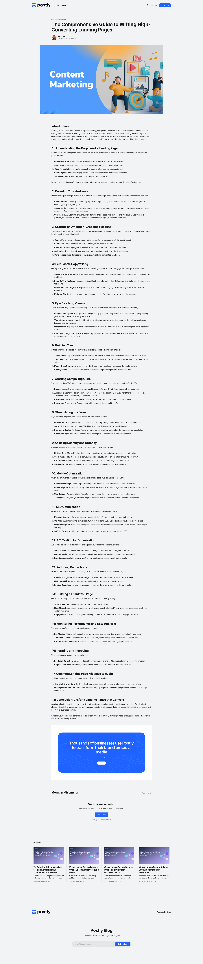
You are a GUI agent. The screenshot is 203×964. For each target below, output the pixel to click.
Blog (64, 5)
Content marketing (58, 19)
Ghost (169, 912)
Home (57, 5)
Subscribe (165, 5)
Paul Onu (61, 36)
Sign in (154, 5)
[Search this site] (147, 5)
